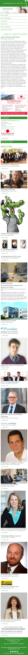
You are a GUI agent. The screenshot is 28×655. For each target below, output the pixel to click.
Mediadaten (21, 643)
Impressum (6, 643)
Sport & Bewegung (6, 18)
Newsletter (20, 3)
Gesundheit (4, 21)
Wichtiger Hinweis (7, 142)
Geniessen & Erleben (6, 30)
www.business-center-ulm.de (7, 128)
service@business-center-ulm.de (8, 126)
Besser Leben (4, 15)
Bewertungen (20, 653)
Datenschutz (14, 643)
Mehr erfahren (5, 138)
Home (25, 3)
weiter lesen (5, 168)
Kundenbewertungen (9, 3)
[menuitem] (14, 15)
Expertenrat (4, 24)
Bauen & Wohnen (5, 27)
